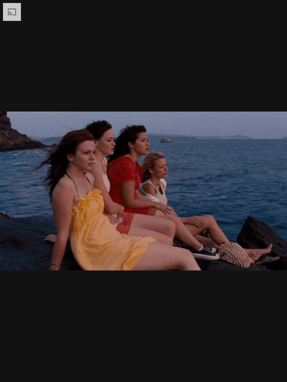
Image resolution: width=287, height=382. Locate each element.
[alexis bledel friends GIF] (143, 191)
